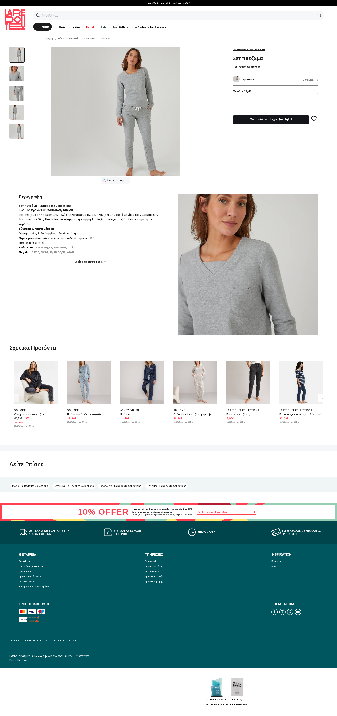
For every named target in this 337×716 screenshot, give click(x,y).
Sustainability (152, 571)
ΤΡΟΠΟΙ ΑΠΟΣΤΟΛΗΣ (47, 640)
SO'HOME (20, 410)
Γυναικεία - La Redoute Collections (74, 486)
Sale (103, 27)
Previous (17, 401)
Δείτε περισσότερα (89, 261)
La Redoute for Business (150, 27)
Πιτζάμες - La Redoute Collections (166, 486)
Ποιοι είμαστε (25, 561)
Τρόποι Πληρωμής (154, 581)
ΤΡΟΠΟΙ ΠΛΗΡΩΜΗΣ (68, 640)
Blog (273, 566)
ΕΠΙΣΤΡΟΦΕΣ (14, 640)
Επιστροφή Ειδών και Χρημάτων (34, 586)
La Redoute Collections (249, 49)
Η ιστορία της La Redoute (31, 566)
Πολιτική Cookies (27, 581)
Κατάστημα (277, 561)
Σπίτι (62, 27)
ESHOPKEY (25, 660)
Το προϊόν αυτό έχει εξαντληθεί (271, 119)
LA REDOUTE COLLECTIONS (242, 410)
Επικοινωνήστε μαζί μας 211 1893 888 (175, 3)
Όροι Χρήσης (25, 571)
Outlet (90, 27)
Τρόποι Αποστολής (154, 576)
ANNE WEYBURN (129, 410)
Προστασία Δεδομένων (30, 576)
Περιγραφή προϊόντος (246, 66)
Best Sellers (120, 27)
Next (324, 401)
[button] (38, 15)
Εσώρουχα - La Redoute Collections (120, 486)
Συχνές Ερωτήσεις (154, 566)
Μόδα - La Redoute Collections (30, 486)
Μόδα (76, 27)
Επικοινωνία (151, 561)
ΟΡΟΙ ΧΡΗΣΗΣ (29, 640)
